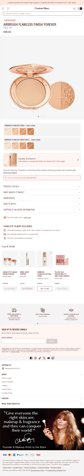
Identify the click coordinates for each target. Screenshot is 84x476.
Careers (4, 385)
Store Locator (6, 378)
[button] (4, 13)
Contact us (66, 464)
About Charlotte (7, 382)
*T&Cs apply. (6, 348)
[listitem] (42, 78)
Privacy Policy (15, 351)
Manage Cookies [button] (56, 467)
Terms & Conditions (30, 467)
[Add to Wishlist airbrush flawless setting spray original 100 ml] (50, 253)
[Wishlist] (8, 8)
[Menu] (2, 8)
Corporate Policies (43, 467)
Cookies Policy (7, 393)
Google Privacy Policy (37, 470)
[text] (10, 289)
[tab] (38, 116)
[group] (9, 272)
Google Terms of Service (54, 470)
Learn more (27, 217)
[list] (42, 78)
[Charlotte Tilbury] (42, 8)
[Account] (74, 8)
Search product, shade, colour (18, 13)
